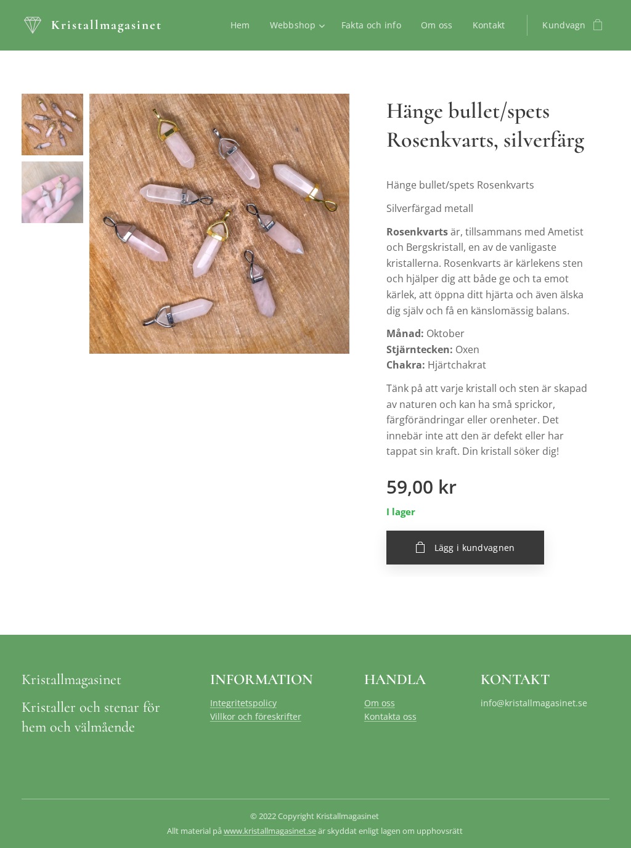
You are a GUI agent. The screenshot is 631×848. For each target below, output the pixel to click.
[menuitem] (243, 25)
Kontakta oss (390, 716)
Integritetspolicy (243, 703)
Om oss (379, 703)
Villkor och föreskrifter (255, 716)
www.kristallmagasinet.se (270, 830)
